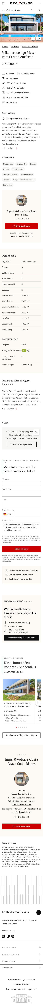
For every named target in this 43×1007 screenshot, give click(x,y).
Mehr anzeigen (6, 542)
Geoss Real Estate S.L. (18, 555)
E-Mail (5, 500)
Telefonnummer (8, 510)
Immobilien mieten (9, 961)
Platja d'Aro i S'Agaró (30, 46)
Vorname (6, 479)
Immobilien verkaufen (10, 954)
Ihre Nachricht (7, 520)
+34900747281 (8, 930)
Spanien (5, 46)
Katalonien (15, 46)
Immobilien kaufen (9, 947)
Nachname (7, 489)
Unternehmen (7, 968)
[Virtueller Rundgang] (33, 38)
